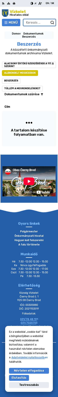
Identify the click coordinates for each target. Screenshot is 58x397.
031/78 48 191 (29, 319)
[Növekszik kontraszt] (32, 3)
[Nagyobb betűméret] (40, 3)
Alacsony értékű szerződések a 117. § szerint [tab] (29, 65)
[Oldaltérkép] (8, 3)
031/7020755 (29, 322)
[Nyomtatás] (14, 3)
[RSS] (3, 3)
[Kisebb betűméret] (35, 3)
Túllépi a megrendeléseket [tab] (22, 88)
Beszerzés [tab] (11, 80)
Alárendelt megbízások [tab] (20, 73)
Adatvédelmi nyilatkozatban (29, 357)
